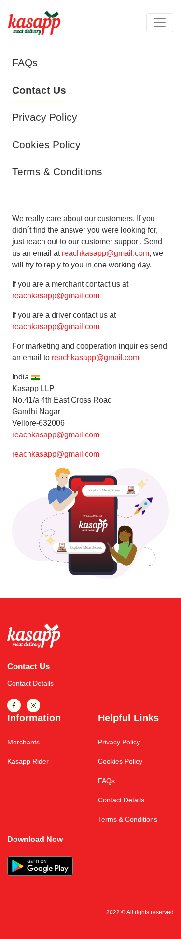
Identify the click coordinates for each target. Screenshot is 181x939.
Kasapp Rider (28, 761)
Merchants (23, 742)
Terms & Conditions (57, 171)
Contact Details (30, 683)
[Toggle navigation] (159, 22)
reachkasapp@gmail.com (105, 253)
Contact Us (39, 90)
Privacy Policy (44, 117)
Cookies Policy (46, 144)
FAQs (25, 62)
